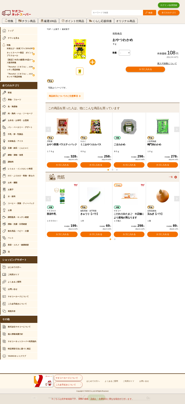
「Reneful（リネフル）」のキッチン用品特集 (20, 68)
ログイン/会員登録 (168, 5)
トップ (11, 31)
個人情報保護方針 (15, 334)
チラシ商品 (28, 21)
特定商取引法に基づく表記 (19, 349)
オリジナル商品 (125, 21)
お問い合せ (12, 289)
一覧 (171, 177)
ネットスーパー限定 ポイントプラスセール (20, 54)
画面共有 (11, 311)
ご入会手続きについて (17, 304)
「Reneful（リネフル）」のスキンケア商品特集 (20, 75)
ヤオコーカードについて (18, 296)
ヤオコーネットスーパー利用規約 (22, 341)
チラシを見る (13, 38)
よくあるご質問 (14, 282)
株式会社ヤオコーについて (19, 327)
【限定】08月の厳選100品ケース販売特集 (20, 61)
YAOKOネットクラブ (17, 356)
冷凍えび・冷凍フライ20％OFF (20, 48)
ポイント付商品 (74, 21)
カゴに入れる (145, 69)
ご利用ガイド (13, 274)
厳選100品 (50, 21)
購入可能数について (167, 63)
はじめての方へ (14, 267)
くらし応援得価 (102, 21)
